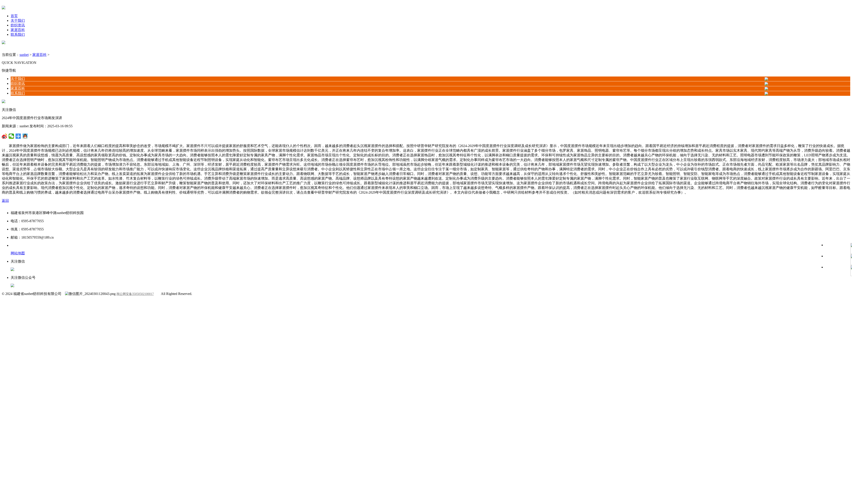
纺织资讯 (18, 25)
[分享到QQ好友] (18, 136)
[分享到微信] (4, 136)
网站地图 (18, 253)
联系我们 (18, 34)
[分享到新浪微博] (11, 136)
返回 (5, 200)
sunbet (24, 55)
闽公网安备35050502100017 (135, 294)
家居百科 (18, 30)
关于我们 (18, 20)
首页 (14, 16)
